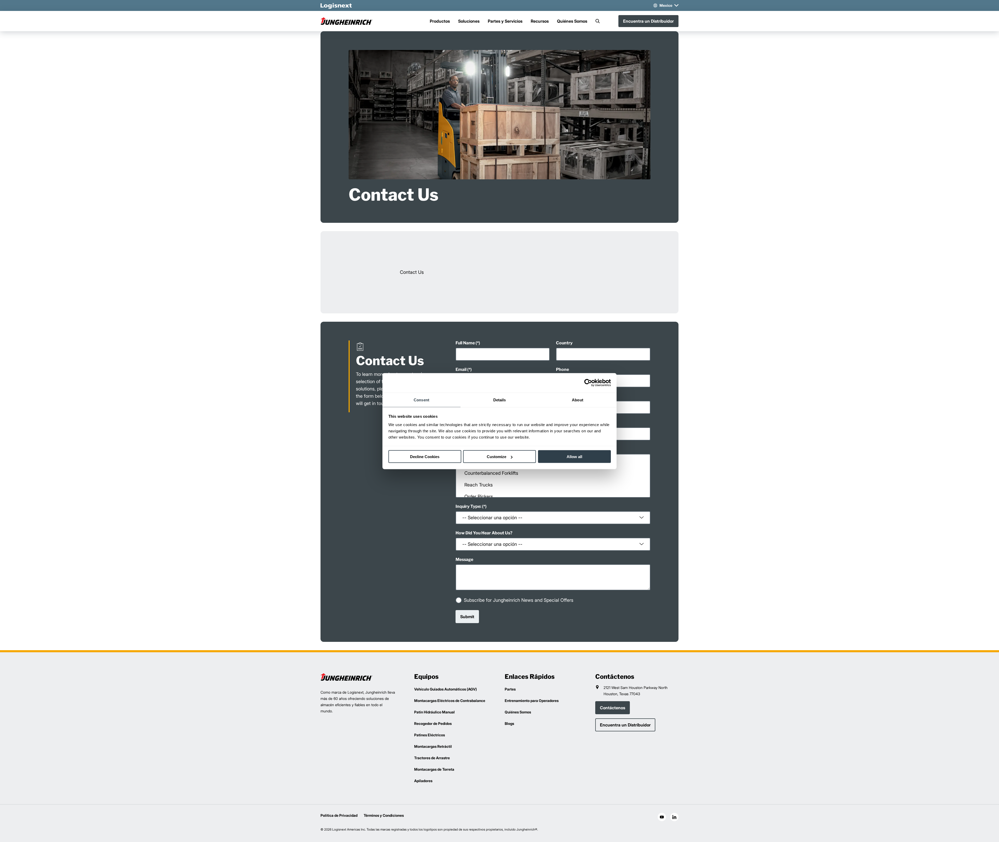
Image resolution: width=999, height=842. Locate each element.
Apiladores (423, 780)
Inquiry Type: (468, 506)
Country (564, 342)
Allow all (574, 456)
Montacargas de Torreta (434, 769)
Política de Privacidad (339, 815)
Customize (496, 456)
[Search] (597, 21)
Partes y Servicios (505, 21)
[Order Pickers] (553, 496)
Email (461, 369)
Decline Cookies (424, 456)
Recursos (540, 21)
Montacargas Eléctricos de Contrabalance (449, 700)
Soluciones (468, 21)
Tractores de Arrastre (432, 758)
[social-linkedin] (674, 817)
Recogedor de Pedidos (433, 723)
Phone (562, 369)
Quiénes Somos (572, 21)
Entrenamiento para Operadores (532, 700)
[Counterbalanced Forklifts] (553, 473)
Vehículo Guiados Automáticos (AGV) (445, 689)
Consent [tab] (421, 399)
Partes (510, 689)
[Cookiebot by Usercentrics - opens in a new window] (588, 383)
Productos (440, 21)
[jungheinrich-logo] (347, 21)
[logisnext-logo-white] (336, 5)
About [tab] (577, 399)
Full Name (465, 342)
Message (464, 559)
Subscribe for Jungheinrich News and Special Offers (518, 600)
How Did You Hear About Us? (484, 532)
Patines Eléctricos (429, 735)
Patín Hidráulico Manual (434, 712)
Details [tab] (499, 399)
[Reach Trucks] (553, 485)
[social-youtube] (662, 817)
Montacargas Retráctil (433, 746)
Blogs (509, 723)
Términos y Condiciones (384, 815)
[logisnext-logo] (347, 677)
